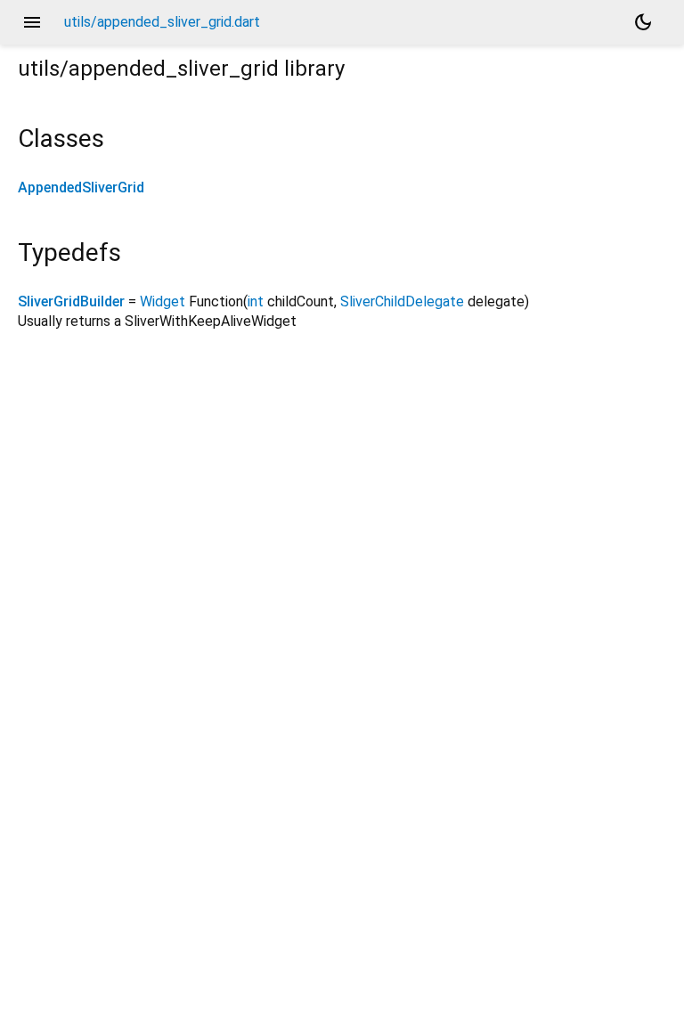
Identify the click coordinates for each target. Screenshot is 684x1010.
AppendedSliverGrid (81, 187)
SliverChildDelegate (402, 301)
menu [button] (32, 22)
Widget (162, 301)
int (256, 301)
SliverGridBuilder (71, 301)
